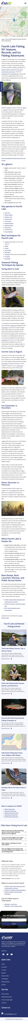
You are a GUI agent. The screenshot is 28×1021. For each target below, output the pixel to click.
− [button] (2, 11)
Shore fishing (7, 250)
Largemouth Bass (8, 223)
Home (2, 39)
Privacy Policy (5, 976)
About (3, 964)
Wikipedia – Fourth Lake (10, 904)
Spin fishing (7, 258)
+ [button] (2, 9)
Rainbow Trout (8, 217)
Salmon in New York (9, 809)
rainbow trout (13, 69)
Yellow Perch (7, 227)
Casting (6, 248)
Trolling (6, 242)
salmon (24, 107)
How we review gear (7, 1000)
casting (5, 110)
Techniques (4, 979)
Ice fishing (7, 254)
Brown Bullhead (8, 231)
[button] (25, 3)
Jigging (6, 246)
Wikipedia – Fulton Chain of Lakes (13, 906)
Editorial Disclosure (6, 997)
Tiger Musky (7, 221)
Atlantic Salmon (8, 215)
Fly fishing (7, 256)
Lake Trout (7, 212)
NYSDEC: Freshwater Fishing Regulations (15, 890)
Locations (4, 967)
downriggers (4, 327)
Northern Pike (8, 219)
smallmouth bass (14, 74)
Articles (3, 984)
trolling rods (13, 325)
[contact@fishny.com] (2, 1013)
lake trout (20, 69)
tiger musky (12, 71)
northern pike (4, 71)
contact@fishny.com (10, 1014)
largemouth (4, 74)
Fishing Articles (5, 981)
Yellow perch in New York (11, 815)
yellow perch (20, 365)
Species (3, 973)
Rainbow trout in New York (11, 813)
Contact (3, 970)
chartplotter (4, 340)
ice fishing (12, 490)
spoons (13, 334)
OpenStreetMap (20, 36)
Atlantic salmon (5, 69)
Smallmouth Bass (8, 225)
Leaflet (14, 36)
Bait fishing (7, 252)
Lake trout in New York (10, 811)
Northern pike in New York (11, 816)
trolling (8, 107)
